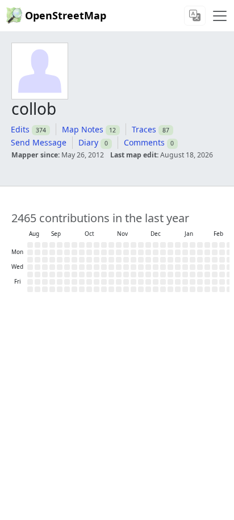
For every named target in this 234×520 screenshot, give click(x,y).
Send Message (38, 142)
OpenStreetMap (65, 15)
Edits (20, 129)
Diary (88, 142)
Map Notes (82, 129)
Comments (144, 142)
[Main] (219, 15)
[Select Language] (195, 16)
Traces (144, 129)
